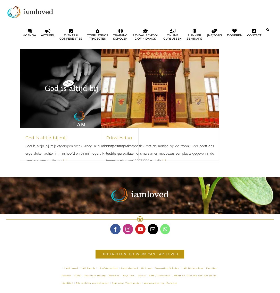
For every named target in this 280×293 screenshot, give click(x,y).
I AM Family (88, 268)
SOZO (77, 275)
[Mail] (153, 229)
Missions (114, 275)
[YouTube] (140, 229)
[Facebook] (115, 229)
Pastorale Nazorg (95, 275)
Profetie (66, 275)
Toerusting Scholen (167, 268)
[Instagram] (128, 229)
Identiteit (67, 283)
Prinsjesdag (119, 137)
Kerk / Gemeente (160, 275)
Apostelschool (129, 268)
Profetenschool (109, 268)
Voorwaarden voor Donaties (160, 283)
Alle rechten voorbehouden (92, 283)
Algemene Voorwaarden (126, 283)
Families (211, 268)
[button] (267, 31)
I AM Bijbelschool (193, 268)
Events (142, 275)
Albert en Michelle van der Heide (195, 275)
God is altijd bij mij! (46, 137)
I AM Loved (71, 268)
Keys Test (128, 275)
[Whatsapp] (165, 229)
